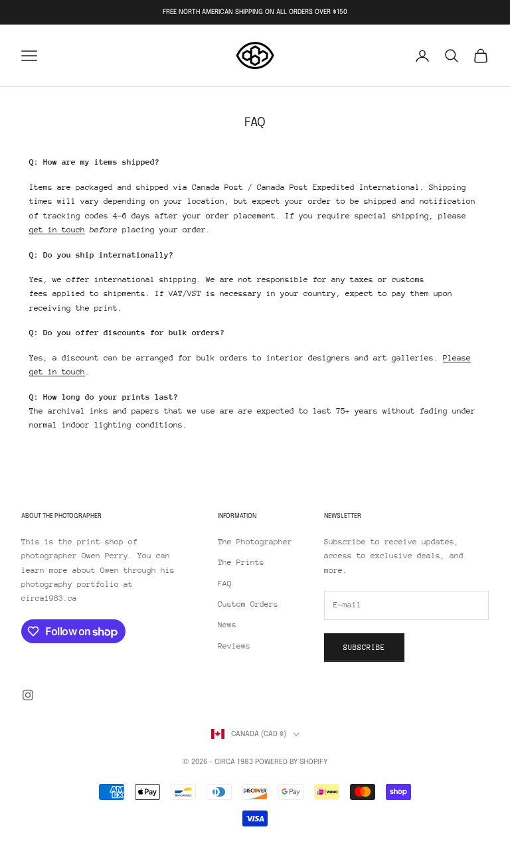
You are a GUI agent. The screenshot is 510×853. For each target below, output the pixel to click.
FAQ (225, 583)
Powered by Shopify (291, 762)
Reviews (234, 646)
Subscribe (364, 647)
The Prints (241, 562)
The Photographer (255, 541)
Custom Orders (248, 604)
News (227, 624)
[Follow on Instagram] (28, 695)
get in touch (57, 229)
